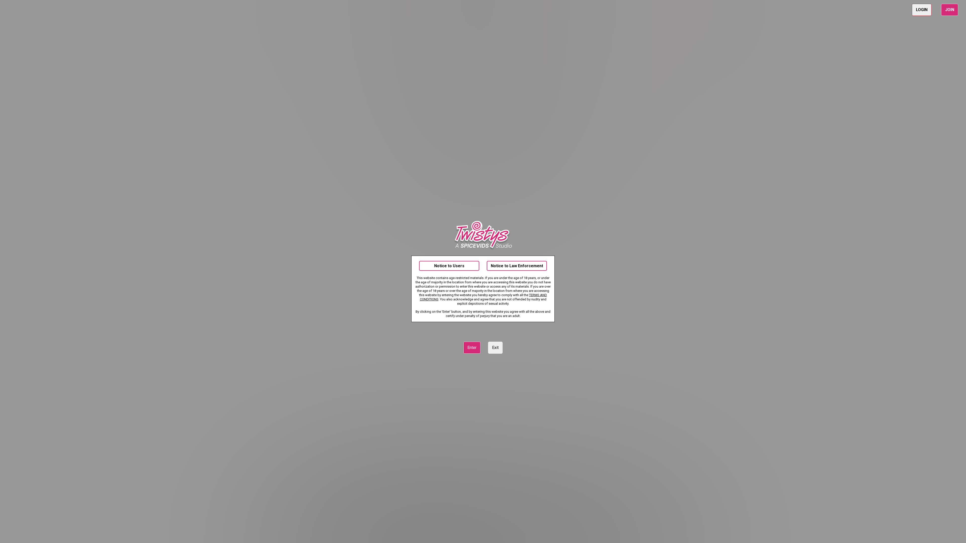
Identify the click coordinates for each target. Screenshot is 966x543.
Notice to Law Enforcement (517, 265)
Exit (495, 347)
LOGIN (922, 9)
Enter (471, 347)
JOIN (949, 9)
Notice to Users (449, 265)
